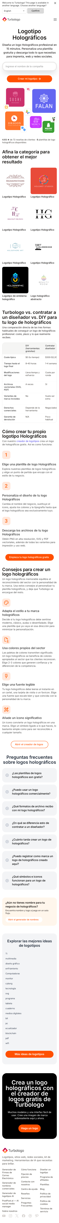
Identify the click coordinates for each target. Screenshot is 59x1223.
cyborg (8, 983)
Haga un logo (29, 1128)
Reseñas (25, 1194)
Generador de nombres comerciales (9, 1186)
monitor (9, 978)
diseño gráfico (12, 964)
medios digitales (13, 1013)
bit (6, 1018)
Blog (42, 1189)
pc (6, 1023)
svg (7, 993)
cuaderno (10, 1008)
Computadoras (12, 973)
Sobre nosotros (9, 1211)
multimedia (10, 959)
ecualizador (11, 1028)
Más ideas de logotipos (29, 1054)
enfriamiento (11, 968)
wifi (7, 1043)
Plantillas (44, 1184)
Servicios (25, 1198)
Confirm (36, 11)
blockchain (10, 1033)
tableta (8, 1003)
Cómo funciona (28, 1169)
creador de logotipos (27, 441)
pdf (7, 1038)
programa (10, 998)
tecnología (10, 988)
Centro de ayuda (29, 1189)
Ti (6, 954)
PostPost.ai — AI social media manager (10, 1204)
